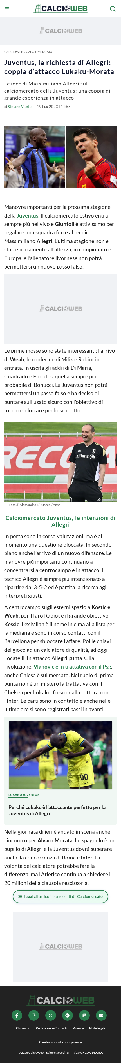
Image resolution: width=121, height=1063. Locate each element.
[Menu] (7, 9)
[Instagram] (33, 1015)
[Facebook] (17, 1015)
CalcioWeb (13, 52)
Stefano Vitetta (20, 106)
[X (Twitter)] (50, 1015)
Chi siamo (23, 1028)
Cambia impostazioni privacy (60, 1042)
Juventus (27, 215)
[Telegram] (67, 1015)
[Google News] (84, 1015)
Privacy (78, 1028)
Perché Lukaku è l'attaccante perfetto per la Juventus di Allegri (57, 810)
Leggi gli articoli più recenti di (63, 896)
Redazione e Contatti (51, 1028)
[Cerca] (113, 9)
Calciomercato (39, 52)
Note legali (97, 1028)
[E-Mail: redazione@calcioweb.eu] (101, 1015)
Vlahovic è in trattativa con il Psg (72, 666)
